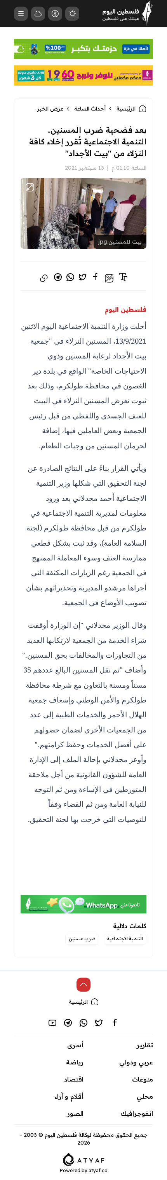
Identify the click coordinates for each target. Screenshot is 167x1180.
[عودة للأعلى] (83, 985)
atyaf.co (98, 1170)
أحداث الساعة (90, 108)
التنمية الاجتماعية (125, 938)
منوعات (142, 1079)
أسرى (75, 1045)
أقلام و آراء (69, 1096)
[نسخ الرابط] (44, 278)
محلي (145, 1096)
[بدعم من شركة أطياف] (83, 1158)
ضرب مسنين (82, 938)
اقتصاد (74, 1079)
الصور (75, 1113)
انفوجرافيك (136, 1113)
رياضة (75, 1062)
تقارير (145, 1045)
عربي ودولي (136, 1062)
